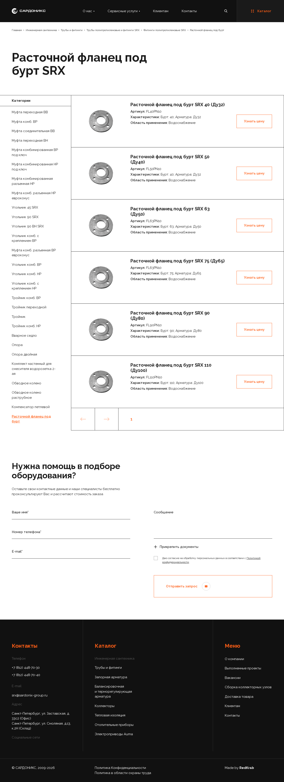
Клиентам (160, 11)
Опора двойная (24, 354)
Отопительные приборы (114, 725)
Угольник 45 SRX (25, 207)
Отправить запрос (181, 586)
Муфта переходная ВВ (30, 112)
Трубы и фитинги (72, 30)
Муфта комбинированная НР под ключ (35, 166)
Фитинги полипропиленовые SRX (165, 30)
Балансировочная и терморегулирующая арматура (113, 691)
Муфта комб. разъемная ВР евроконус (34, 252)
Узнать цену (254, 121)
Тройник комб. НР (26, 326)
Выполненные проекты (243, 668)
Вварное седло (24, 336)
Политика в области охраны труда (123, 773)
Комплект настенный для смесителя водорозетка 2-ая (33, 369)
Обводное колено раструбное (26, 395)
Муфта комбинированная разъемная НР (32, 181)
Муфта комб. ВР (24, 122)
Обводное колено (26, 383)
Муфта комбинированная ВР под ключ (35, 152)
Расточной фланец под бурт (207, 30)
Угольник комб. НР (26, 274)
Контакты (189, 11)
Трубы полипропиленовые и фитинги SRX (113, 30)
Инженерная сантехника (41, 30)
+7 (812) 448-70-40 (26, 675)
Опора (17, 345)
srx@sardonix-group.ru (29, 695)
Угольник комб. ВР (26, 265)
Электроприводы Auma (114, 734)
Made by (239, 768)
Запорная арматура (111, 677)
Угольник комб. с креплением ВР (25, 238)
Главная (17, 30)
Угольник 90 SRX (25, 217)
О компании (234, 659)
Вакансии (233, 678)
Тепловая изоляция (110, 715)
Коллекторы (104, 706)
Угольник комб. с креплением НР (25, 286)
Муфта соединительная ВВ (33, 131)
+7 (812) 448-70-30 (26, 668)
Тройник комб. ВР (26, 298)
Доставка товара (239, 697)
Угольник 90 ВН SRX (28, 226)
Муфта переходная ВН (30, 141)
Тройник (19, 317)
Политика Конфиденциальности (120, 768)
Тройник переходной (29, 307)
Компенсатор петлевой (31, 407)
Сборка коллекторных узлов (248, 687)
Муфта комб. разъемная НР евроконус (34, 195)
